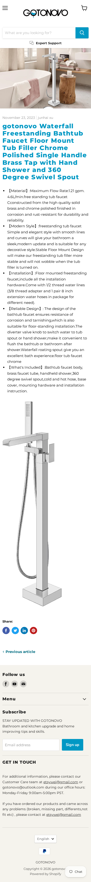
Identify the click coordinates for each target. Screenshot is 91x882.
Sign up (72, 744)
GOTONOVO (45, 862)
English (43, 839)
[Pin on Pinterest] (33, 630)
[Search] (82, 32)
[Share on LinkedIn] (24, 630)
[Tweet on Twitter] (15, 630)
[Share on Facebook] (6, 630)
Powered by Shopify (45, 874)
